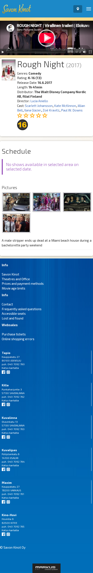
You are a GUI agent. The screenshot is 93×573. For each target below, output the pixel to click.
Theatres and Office (16, 279)
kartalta (14, 367)
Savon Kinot (10, 274)
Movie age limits (13, 288)
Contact (7, 304)
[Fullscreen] (90, 52)
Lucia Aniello (39, 101)
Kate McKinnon (65, 106)
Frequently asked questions (22, 309)
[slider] (36, 52)
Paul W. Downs (72, 110)
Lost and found (12, 318)
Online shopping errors (18, 339)
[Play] (3, 52)
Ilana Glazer (32, 110)
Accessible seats (14, 313)
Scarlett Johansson (39, 106)
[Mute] (84, 52)
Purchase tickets (14, 334)
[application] (46, 38)
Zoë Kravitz (51, 110)
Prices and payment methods (23, 283)
